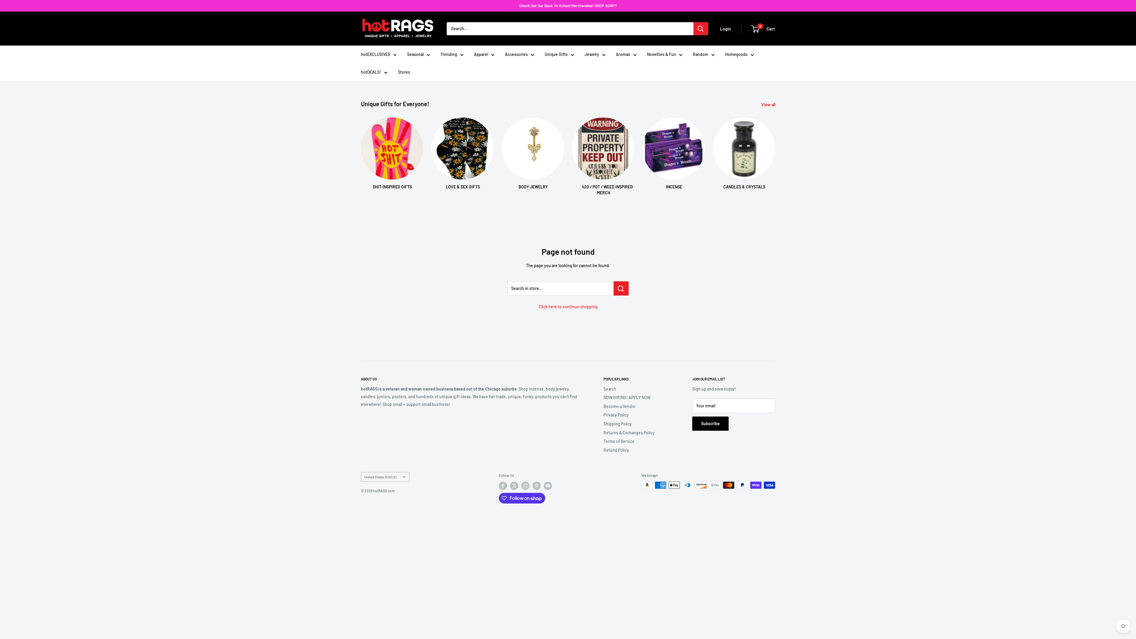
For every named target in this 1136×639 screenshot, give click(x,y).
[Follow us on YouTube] (548, 486)
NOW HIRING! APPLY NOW (627, 397)
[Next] (775, 151)
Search (610, 388)
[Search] (700, 28)
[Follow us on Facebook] (503, 486)
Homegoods (736, 54)
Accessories (516, 54)
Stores (404, 72)
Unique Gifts (556, 54)
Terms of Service (619, 441)
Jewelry (592, 54)
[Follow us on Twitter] (514, 486)
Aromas (623, 54)
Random (700, 54)
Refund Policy (616, 450)
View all (768, 104)
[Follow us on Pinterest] (536, 486)
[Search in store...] (621, 288)
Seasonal (415, 54)
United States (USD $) (380, 477)
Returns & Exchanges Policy (629, 432)
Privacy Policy (616, 414)
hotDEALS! (371, 72)
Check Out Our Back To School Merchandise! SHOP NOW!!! (568, 5)
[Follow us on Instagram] (525, 486)
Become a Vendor (620, 406)
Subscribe (710, 423)
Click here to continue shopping (568, 306)
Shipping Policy (618, 423)
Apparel (481, 54)
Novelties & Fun (661, 54)
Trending (448, 54)
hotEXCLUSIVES (375, 54)
